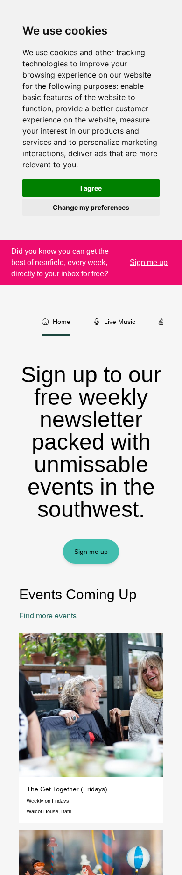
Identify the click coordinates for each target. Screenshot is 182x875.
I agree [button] (91, 188)
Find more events (48, 616)
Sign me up (91, 551)
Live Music (119, 321)
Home (61, 321)
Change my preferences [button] (91, 207)
